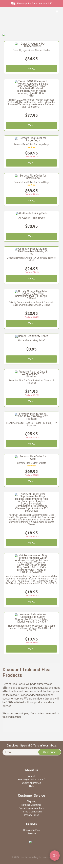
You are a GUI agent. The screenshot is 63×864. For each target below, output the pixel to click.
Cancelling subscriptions (31, 808)
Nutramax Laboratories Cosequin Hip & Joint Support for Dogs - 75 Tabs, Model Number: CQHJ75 (31, 628)
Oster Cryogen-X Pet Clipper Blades (31, 50)
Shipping (31, 801)
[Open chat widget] (55, 855)
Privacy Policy (31, 815)
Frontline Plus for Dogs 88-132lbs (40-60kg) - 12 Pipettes (31, 424)
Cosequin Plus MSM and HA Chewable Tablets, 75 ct (31, 258)
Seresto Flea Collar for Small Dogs (32, 182)
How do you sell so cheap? (31, 779)
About (31, 776)
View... (31, 401)
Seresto (31, 833)
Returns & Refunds (31, 804)
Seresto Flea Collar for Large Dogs (32, 144)
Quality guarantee (31, 783)
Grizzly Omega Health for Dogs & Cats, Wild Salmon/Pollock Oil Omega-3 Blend (31, 303)
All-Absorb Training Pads (31, 217)
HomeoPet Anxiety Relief (31, 340)
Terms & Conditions (31, 811)
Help (31, 786)
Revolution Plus (31, 830)
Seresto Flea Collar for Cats (31, 463)
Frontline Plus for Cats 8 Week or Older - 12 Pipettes (31, 381)
